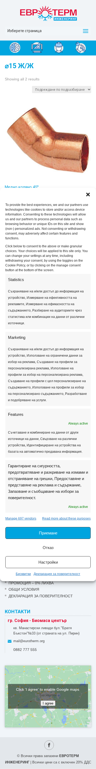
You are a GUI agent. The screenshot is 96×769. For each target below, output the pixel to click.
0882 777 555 (25, 649)
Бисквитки (23, 574)
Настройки (48, 562)
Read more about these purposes (66, 518)
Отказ (48, 547)
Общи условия (24, 589)
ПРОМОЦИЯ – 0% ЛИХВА (31, 583)
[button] (88, 194)
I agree (48, 703)
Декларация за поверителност (57, 574)
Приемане (48, 533)
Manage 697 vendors (20, 518)
